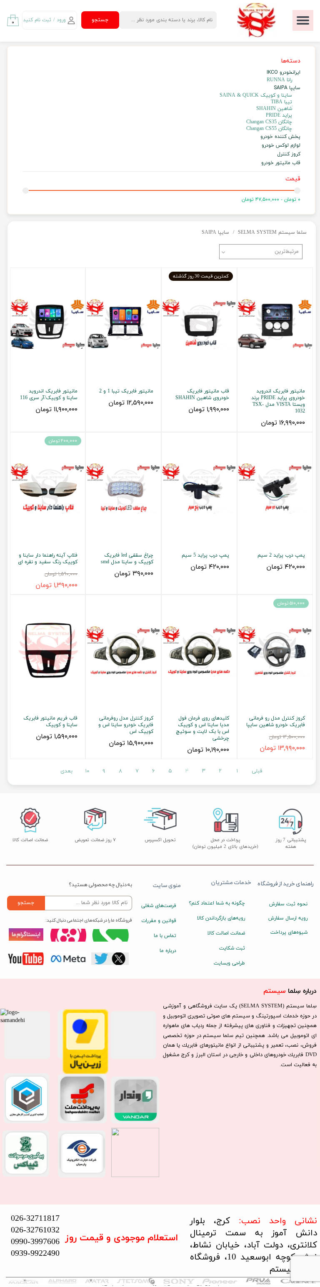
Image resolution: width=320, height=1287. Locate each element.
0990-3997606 (35, 1242)
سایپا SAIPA (287, 87)
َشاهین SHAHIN (274, 108)
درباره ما (168, 950)
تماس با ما (165, 935)
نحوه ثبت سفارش (288, 904)
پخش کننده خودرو (280, 136)
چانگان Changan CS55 (269, 128)
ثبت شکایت (232, 948)
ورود (61, 20)
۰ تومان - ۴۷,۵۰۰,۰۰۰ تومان (271, 199)
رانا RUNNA (279, 80)
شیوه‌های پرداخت (289, 932)
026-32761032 (35, 1230)
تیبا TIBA (281, 102)
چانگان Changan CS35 (269, 122)
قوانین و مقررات (158, 920)
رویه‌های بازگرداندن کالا (223, 918)
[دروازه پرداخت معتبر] (85, 1073)
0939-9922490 (35, 1254)
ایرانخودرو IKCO (283, 72)
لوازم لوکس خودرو (281, 145)
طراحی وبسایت (229, 963)
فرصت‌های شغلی (158, 905)
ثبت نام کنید (37, 20)
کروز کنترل (288, 154)
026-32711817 (35, 1219)
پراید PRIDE (279, 115)
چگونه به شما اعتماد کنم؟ (223, 903)
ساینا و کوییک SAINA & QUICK (256, 95)
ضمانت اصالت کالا (226, 933)
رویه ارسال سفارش (288, 918)
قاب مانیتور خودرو (280, 162)
